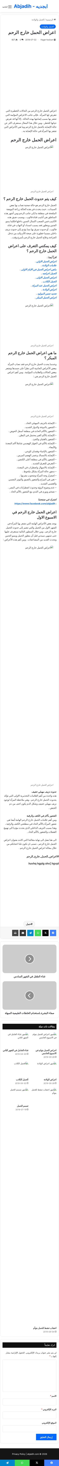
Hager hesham (47, 40)
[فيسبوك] (53, 933)
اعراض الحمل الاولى (46, 277)
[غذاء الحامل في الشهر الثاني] (15, 1040)
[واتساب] (38, 933)
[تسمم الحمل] (15, 1095)
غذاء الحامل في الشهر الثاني (15, 1050)
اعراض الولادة (49, 289)
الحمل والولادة (38, 19)
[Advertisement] (29, 74)
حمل (28, 924)
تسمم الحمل (22, 1105)
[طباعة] (15, 933)
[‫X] (45, 933)
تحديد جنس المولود (46, 293)
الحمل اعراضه (49, 273)
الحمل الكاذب (49, 281)
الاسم (53, 1396)
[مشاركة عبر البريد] (23, 933)
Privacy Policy (18, 1454)
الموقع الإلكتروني (49, 1422)
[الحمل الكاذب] (15, 1069)
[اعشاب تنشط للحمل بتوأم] (44, 1206)
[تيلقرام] (30, 933)
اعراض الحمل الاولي (46, 261)
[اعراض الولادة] (44, 1069)
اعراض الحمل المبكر (46, 297)
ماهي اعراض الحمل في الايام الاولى (38, 269)
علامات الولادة (49, 265)
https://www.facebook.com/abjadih (34, 503)
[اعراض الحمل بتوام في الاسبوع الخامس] (44, 1040)
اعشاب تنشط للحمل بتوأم (44, 1328)
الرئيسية (50, 19)
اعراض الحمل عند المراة (44, 285)
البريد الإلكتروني (48, 1409)
